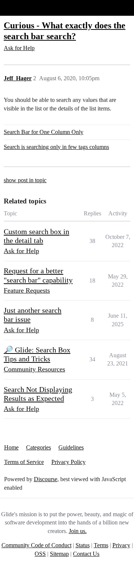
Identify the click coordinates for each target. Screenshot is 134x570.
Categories (38, 447)
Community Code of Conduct (36, 545)
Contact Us (86, 554)
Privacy (121, 545)
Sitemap (59, 554)
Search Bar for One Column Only (43, 132)
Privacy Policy (68, 462)
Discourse (45, 479)
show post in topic (25, 180)
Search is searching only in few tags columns (56, 147)
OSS (40, 554)
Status (83, 545)
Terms (101, 545)
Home (11, 447)
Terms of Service (24, 462)
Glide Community (25, 7)
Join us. (78, 531)
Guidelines (71, 447)
